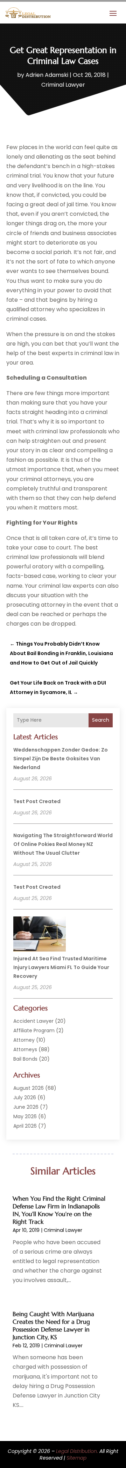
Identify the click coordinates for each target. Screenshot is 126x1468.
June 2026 (25, 1106)
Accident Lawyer (33, 1021)
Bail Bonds (25, 1058)
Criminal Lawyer (63, 85)
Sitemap (76, 1457)
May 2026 (25, 1116)
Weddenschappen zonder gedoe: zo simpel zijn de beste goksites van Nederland (60, 758)
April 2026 (25, 1125)
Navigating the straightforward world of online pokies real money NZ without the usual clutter (63, 844)
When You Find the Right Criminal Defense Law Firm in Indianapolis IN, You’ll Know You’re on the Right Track (59, 1210)
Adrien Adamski (47, 75)
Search (100, 719)
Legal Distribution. (77, 1451)
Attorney (24, 1039)
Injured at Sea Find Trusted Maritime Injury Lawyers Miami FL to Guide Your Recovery (61, 967)
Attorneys (25, 1049)
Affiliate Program (34, 1030)
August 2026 (28, 1088)
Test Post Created (37, 801)
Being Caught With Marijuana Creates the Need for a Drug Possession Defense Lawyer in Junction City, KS (53, 1325)
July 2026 (24, 1097)
